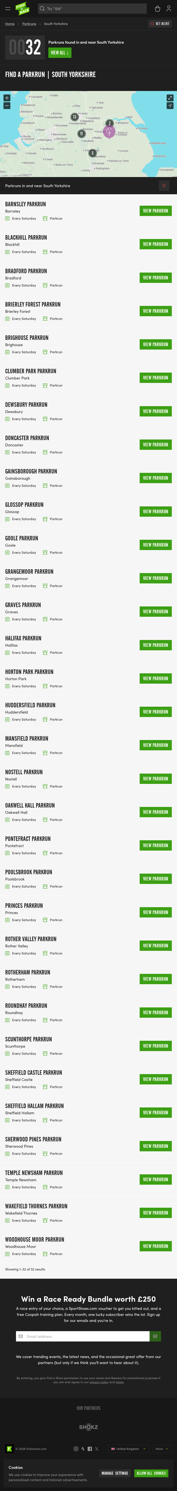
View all (60, 53)
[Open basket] (157, 8)
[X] (98, 1449)
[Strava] (84, 1449)
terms (120, 1382)
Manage (115, 1473)
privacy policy (99, 1382)
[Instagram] (77, 1449)
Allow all (151, 1473)
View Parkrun (155, 211)
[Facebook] (91, 1449)
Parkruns (29, 23)
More (159, 1449)
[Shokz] (88, 1427)
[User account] (169, 8)
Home (9, 23)
